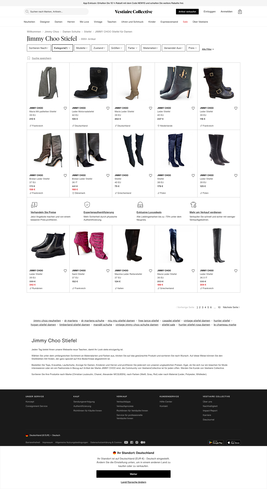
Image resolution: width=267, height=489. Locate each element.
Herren (71, 22)
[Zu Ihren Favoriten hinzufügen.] (65, 108)
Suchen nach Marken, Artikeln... (46, 11)
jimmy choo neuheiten (47, 321)
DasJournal (208, 419)
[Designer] (52, 22)
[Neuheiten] (37, 22)
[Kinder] (158, 22)
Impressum (47, 442)
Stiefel (87, 31)
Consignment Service (36, 406)
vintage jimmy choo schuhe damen (137, 325)
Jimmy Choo (52, 31)
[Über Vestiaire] (210, 22)
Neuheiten (29, 22)
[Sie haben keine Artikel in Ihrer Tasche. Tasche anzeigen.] (240, 11)
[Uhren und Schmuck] (146, 22)
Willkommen (34, 31)
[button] (240, 11)
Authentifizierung (82, 406)
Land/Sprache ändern (133, 482)
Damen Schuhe (71, 31)
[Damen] (65, 22)
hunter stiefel (222, 321)
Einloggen (210, 11)
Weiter (133, 474)
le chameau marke (225, 325)
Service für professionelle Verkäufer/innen (129, 417)
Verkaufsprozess (125, 406)
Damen (58, 22)
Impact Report (210, 410)
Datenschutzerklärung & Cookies (106, 442)
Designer (45, 22)
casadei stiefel (171, 321)
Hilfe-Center (166, 401)
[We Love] (91, 22)
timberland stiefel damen (74, 325)
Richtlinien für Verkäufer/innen (132, 410)
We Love (84, 22)
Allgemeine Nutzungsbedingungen (71, 442)
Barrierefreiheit (33, 442)
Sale (185, 22)
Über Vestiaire (200, 22)
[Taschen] (119, 22)
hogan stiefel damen (43, 325)
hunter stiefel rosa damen (194, 325)
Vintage (98, 22)
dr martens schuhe (92, 321)
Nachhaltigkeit (210, 406)
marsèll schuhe (102, 325)
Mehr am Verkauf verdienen (205, 212)
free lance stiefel (148, 321)
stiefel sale (168, 325)
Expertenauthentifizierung (99, 212)
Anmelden (227, 11)
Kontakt (164, 406)
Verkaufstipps (123, 401)
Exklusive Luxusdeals (149, 212)
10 (219, 307)
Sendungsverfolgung (84, 401)
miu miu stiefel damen (121, 321)
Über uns (207, 401)
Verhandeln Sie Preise (43, 212)
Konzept (30, 401)
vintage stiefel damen (197, 321)
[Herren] (77, 22)
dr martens (71, 321)
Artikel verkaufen (187, 11)
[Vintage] (105, 22)
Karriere (207, 415)
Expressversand (169, 22)
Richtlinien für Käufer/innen (87, 410)
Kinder (152, 22)
